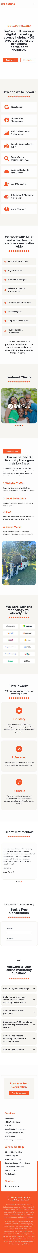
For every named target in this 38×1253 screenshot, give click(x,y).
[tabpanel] (19, 406)
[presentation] (16, 426)
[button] (34, 4)
